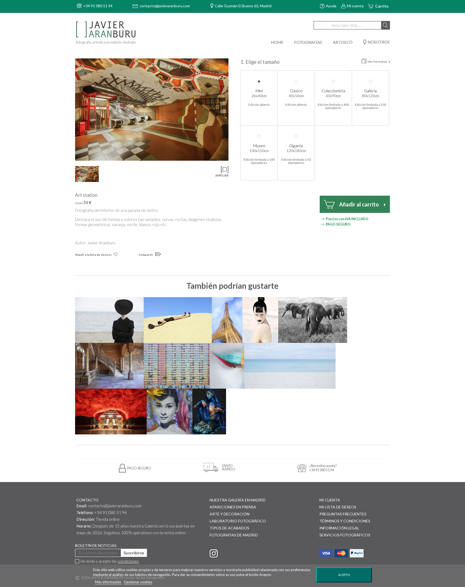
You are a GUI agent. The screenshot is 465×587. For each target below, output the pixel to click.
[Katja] (260, 320)
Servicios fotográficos (344, 535)
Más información (108, 582)
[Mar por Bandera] (290, 366)
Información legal (339, 528)
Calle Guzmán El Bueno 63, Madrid (243, 5)
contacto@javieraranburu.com (115, 505)
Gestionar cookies (138, 582)
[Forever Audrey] (169, 411)
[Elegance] (109, 320)
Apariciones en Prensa (233, 507)
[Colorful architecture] (177, 366)
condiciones (128, 561)
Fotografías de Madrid (234, 535)
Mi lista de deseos (337, 507)
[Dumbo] (312, 320)
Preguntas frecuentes (343, 514)
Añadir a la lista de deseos (93, 254)
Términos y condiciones (344, 521)
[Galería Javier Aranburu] (106, 29)
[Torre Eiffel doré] (227, 320)
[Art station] (151, 109)
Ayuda (331, 5)
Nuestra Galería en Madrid (238, 500)
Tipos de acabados (229, 528)
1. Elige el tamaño (260, 61)
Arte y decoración (229, 514)
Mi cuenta (355, 5)
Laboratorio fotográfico (238, 521)
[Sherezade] (209, 411)
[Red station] (111, 411)
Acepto (344, 575)
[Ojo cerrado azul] (227, 366)
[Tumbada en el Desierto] (178, 320)
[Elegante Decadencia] (109, 366)
